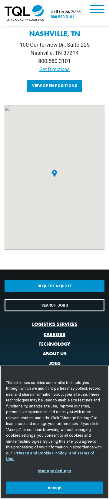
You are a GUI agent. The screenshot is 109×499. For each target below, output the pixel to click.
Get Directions (54, 69)
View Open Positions (54, 85)
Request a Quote (55, 286)
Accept (54, 487)
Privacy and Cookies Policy (41, 453)
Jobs (55, 363)
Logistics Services (54, 324)
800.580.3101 (62, 16)
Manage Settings (54, 471)
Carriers (54, 334)
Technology (54, 344)
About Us (55, 354)
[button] (54, 173)
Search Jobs (54, 305)
